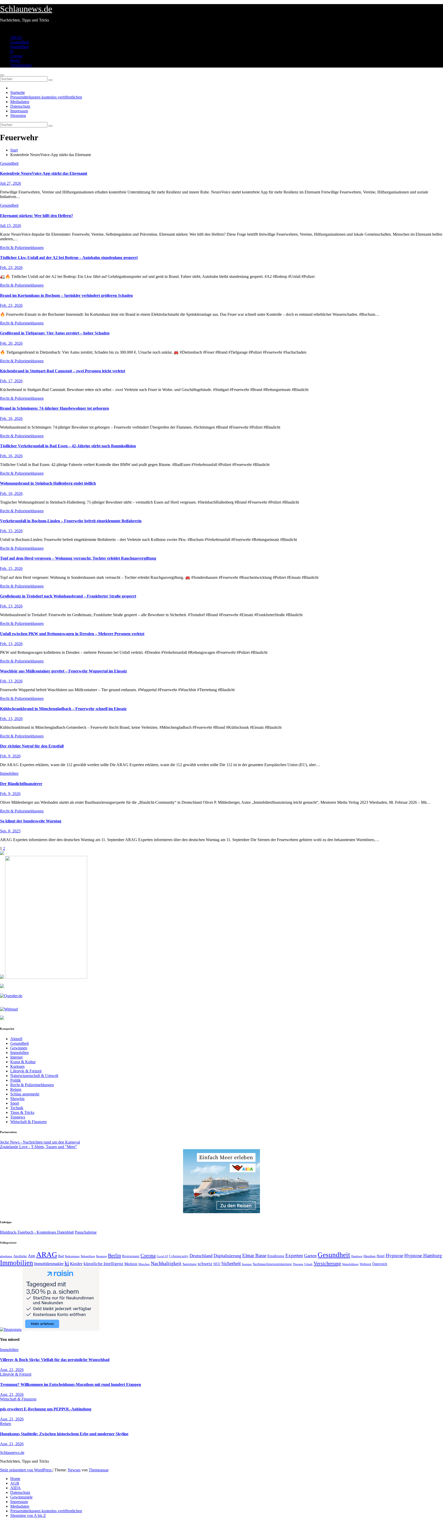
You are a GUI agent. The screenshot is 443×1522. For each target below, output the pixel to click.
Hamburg (357, 1256)
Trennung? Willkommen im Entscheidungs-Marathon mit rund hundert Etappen (70, 1384)
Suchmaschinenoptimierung (272, 1264)
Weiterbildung (350, 1264)
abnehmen (6, 1256)
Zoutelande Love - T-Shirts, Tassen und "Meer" (38, 1147)
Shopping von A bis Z (28, 1515)
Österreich (379, 1264)
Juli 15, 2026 (10, 225)
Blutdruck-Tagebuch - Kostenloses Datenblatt (37, 1232)
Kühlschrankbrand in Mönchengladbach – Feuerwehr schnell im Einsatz (63, 708)
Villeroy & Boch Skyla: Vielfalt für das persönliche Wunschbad (54, 1359)
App (31, 1256)
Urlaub (308, 1264)
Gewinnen (18, 1048)
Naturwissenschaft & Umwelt (34, 1075)
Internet (16, 1057)
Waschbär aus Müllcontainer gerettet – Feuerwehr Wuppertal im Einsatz (63, 671)
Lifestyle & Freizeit (26, 1071)
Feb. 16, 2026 (11, 418)
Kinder (76, 1263)
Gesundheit (19, 42)
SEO (216, 1264)
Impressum (19, 111)
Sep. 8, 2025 (10, 831)
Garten (310, 1255)
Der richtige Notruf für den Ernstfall (32, 746)
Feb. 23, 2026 (11, 267)
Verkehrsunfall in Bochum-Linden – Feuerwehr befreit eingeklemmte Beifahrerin (71, 521)
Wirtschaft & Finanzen (28, 1121)
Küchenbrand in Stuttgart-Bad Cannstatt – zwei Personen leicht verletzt (62, 371)
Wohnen (365, 1264)
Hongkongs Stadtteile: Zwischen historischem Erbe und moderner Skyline (64, 1434)
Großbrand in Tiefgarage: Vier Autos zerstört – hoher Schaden (54, 333)
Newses (74, 1470)
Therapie (298, 1264)
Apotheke (20, 1256)
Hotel (381, 1256)
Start (14, 150)
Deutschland (201, 1255)
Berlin (15, 60)
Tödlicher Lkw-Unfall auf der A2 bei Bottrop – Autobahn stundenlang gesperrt (69, 257)
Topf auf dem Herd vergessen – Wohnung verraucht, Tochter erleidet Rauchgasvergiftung (78, 558)
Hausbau (370, 1256)
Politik (15, 1080)
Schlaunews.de (26, 9)
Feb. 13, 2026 (11, 606)
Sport (14, 1103)
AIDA (15, 1488)
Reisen (15, 1089)
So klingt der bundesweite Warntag (30, 821)
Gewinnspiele (21, 1497)
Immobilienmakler (49, 1264)
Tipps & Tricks (22, 1112)
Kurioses (17, 1066)
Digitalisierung (227, 1255)
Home (15, 1478)
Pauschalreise (86, 1232)
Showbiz (17, 1098)
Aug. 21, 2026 (12, 1369)
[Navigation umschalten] (2, 75)
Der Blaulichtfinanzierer (21, 783)
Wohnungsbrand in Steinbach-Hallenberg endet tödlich (48, 483)
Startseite (17, 92)
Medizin (130, 1264)
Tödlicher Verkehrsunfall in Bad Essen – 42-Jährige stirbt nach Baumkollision (68, 446)
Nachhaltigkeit (166, 1263)
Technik (16, 1108)
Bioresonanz (130, 1256)
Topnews (17, 1117)
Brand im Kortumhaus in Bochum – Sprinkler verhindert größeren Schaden (66, 295)
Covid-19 (162, 1256)
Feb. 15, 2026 (11, 531)
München (144, 1264)
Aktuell (16, 1039)
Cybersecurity (178, 1256)
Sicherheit (231, 1263)
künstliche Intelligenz (103, 1263)
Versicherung (21, 65)
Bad (61, 1256)
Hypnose (394, 1255)
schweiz (205, 1263)
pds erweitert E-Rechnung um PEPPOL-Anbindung (45, 1409)
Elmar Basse (254, 1255)
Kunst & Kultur (23, 1062)
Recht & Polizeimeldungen (22, 247)
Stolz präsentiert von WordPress (26, 1470)
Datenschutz (20, 106)
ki (11, 51)
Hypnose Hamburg (423, 1255)
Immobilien (19, 47)
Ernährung (275, 1256)
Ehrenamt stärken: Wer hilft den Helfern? (36, 215)
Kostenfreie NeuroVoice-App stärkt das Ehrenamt (43, 173)
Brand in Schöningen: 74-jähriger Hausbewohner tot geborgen (54, 408)
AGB (14, 1483)
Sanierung (190, 1264)
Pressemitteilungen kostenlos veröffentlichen (46, 97)
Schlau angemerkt (24, 1094)
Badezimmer (72, 1256)
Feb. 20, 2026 (11, 343)
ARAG (16, 37)
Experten (294, 1255)
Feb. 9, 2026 (10, 756)
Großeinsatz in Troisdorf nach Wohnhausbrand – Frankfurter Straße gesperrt (68, 596)
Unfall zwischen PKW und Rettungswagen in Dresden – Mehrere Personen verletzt (72, 634)
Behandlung (88, 1256)
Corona (16, 56)
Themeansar (98, 1470)
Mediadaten (19, 102)
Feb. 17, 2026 (11, 381)
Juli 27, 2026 (10, 183)
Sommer (247, 1264)
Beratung (101, 1256)
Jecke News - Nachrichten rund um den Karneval (40, 1142)
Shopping (18, 115)
